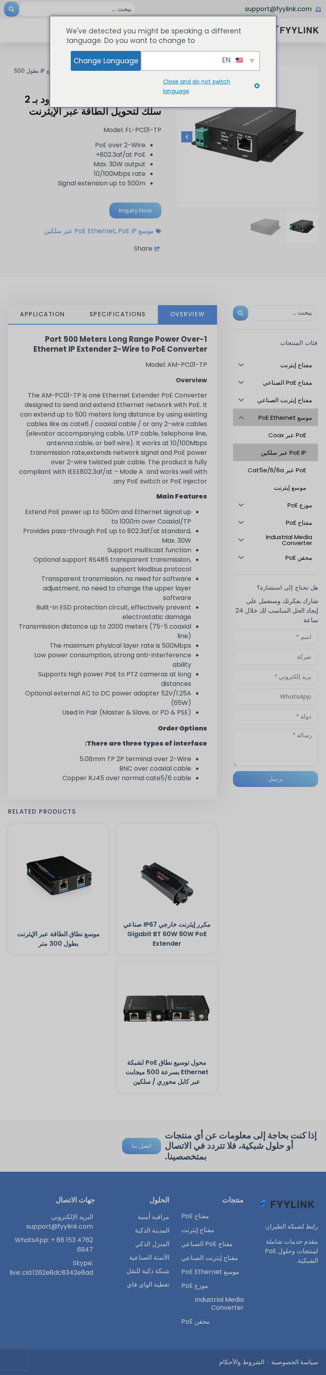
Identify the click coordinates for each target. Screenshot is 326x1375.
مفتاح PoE (195, 1216)
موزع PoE (194, 1286)
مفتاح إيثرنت (197, 1230)
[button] (308, 136)
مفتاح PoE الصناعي (207, 1244)
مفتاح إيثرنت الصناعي (209, 1258)
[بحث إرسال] (11, 9)
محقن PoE (195, 1322)
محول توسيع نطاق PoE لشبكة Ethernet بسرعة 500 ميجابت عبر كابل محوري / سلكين (167, 1072)
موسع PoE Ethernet (114, 231)
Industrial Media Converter (219, 1304)
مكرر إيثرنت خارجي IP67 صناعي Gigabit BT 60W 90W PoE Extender (167, 934)
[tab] (187, 315)
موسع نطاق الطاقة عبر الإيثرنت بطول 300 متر (58, 938)
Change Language (106, 61)
